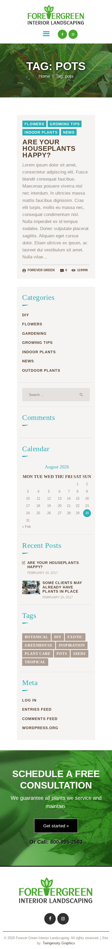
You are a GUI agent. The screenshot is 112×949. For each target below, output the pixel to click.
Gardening (34, 333)
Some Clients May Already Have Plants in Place (62, 587)
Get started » (56, 825)
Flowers (34, 124)
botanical (36, 637)
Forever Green (41, 270)
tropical (35, 662)
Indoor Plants (40, 132)
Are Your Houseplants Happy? (48, 149)
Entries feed (37, 709)
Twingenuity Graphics (59, 943)
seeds (79, 654)
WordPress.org (40, 728)
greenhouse (39, 645)
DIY (25, 315)
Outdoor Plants (41, 370)
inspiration (72, 645)
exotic (75, 637)
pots (62, 654)
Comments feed (40, 719)
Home (44, 76)
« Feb (26, 527)
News (68, 132)
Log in (29, 700)
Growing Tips (65, 124)
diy (57, 637)
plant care (38, 654)
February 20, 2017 (42, 573)
